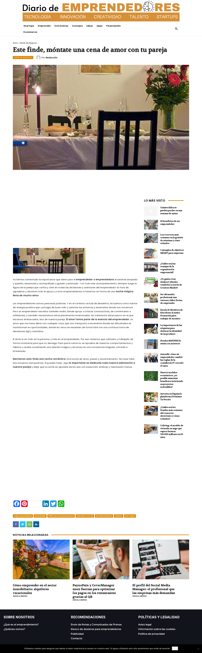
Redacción (51, 58)
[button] (176, 28)
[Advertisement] (75, 218)
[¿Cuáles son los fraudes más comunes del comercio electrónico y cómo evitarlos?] (151, 411)
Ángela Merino (20, 596)
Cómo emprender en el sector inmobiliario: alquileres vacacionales (35, 589)
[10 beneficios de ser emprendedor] (151, 224)
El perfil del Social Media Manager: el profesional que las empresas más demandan (153, 589)
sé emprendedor (104, 515)
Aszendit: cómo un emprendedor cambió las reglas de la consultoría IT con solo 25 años (172, 360)
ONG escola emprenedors (61, 515)
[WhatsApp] (29, 524)
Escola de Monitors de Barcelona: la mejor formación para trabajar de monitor (171, 314)
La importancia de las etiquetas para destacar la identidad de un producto (171, 329)
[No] (198, 648)
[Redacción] (39, 57)
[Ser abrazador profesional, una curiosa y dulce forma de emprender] (151, 298)
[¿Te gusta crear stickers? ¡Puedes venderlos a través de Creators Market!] (151, 282)
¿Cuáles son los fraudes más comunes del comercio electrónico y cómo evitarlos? (171, 413)
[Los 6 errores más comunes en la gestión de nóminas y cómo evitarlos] (151, 238)
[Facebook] (16, 524)
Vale (175, 648)
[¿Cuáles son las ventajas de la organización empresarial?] (151, 267)
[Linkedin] (36, 524)
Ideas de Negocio (28, 42)
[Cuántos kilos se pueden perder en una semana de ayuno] (151, 211)
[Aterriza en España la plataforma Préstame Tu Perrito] (151, 397)
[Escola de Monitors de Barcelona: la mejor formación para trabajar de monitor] (151, 313)
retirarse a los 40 (85, 515)
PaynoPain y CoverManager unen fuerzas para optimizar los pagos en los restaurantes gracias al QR (94, 591)
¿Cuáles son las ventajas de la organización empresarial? (167, 268)
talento (118, 515)
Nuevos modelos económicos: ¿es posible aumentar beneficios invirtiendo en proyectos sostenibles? (171, 379)
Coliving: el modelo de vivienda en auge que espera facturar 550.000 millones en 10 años (171, 431)
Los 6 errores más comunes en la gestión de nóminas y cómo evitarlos (171, 239)
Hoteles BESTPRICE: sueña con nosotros (170, 342)
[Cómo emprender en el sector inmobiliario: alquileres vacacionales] (41, 559)
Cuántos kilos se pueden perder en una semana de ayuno (171, 210)
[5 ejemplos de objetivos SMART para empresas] (151, 253)
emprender (40, 515)
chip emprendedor (23, 515)
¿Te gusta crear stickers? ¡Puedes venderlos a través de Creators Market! (171, 283)
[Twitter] (23, 524)
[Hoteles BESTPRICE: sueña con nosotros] (151, 344)
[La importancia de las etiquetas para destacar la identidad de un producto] (151, 329)
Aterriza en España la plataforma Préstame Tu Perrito (171, 396)
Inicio (15, 42)
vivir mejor (130, 515)
